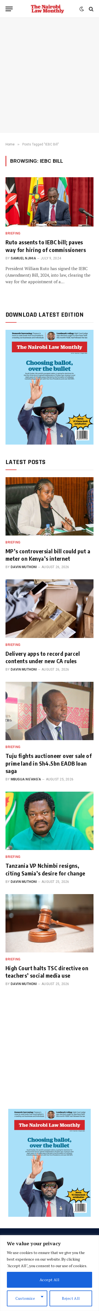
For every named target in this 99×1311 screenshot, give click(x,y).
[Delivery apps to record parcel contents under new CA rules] (50, 608)
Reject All (71, 1298)
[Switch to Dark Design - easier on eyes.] (81, 9)
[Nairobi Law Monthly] (47, 9)
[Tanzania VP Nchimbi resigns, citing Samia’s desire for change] (50, 821)
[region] (49, 1273)
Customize (25, 1298)
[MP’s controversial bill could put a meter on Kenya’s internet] (50, 506)
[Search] (91, 9)
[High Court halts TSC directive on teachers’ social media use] (50, 923)
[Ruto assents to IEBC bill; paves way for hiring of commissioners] (50, 202)
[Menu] (9, 9)
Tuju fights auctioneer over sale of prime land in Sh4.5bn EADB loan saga (49, 763)
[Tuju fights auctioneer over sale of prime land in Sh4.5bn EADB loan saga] (50, 711)
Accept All (49, 1279)
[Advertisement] (49, 75)
